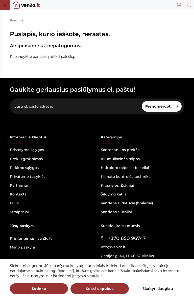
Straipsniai (19, 212)
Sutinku (39, 288)
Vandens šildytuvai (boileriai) (127, 203)
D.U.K (15, 203)
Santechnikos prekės (120, 149)
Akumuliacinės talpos (120, 159)
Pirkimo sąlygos (24, 167)
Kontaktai (19, 194)
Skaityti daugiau (157, 288)
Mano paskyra (22, 247)
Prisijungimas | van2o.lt (31, 238)
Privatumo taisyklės (27, 176)
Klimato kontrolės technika (126, 176)
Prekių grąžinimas (26, 159)
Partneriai (19, 185)
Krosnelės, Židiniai (117, 185)
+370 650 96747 (127, 238)
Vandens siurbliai (116, 212)
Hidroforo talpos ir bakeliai (125, 167)
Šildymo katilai (114, 194)
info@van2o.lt (113, 247)
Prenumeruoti (159, 106)
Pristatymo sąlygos (27, 149)
